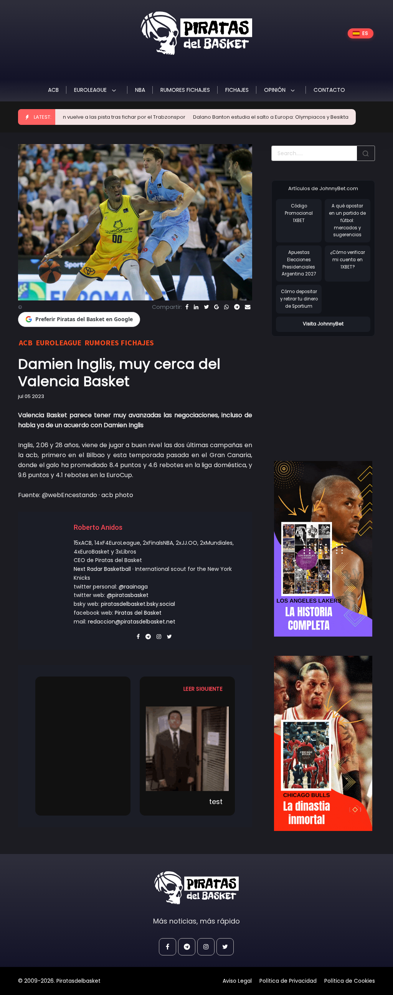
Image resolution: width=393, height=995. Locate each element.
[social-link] (167, 946)
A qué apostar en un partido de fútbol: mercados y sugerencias (347, 220)
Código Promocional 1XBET (299, 213)
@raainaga (133, 586)
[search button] (366, 153)
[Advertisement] (332, 391)
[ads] (323, 549)
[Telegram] (236, 307)
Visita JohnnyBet (323, 323)
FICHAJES (237, 90)
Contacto (329, 90)
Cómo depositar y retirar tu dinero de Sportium (299, 299)
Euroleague (91, 90)
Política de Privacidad (288, 981)
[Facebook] (186, 307)
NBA (140, 90)
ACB (53, 90)
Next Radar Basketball (102, 569)
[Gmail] (216, 307)
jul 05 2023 (31, 396)
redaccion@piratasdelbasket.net (131, 621)
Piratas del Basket (138, 613)
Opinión (275, 90)
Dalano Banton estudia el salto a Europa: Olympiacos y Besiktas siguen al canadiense (275, 117)
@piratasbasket (128, 595)
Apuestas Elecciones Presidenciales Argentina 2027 (299, 263)
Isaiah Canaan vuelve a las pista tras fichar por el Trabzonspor (83, 117)
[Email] (247, 307)
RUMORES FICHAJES (185, 90)
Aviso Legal (237, 981)
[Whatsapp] (226, 307)
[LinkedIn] (196, 307)
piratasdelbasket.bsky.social (138, 604)
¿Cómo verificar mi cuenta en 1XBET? (347, 259)
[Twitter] (206, 307)
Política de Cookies (349, 981)
